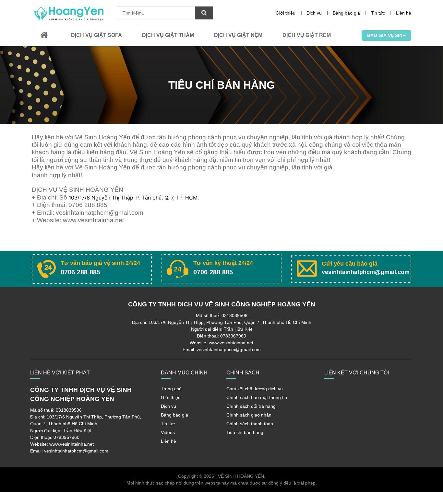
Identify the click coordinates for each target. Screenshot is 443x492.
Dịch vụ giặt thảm (168, 35)
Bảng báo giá (346, 13)
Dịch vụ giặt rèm (306, 35)
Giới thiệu (285, 13)
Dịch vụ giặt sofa (96, 35)
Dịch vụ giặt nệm (238, 35)
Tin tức (378, 13)
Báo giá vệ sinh (386, 35)
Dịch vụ (314, 13)
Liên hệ (403, 13)
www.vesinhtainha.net (93, 220)
